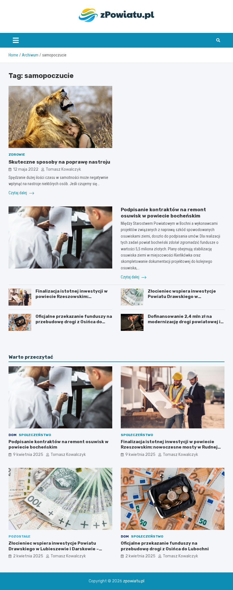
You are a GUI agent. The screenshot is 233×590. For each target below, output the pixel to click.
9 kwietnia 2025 (28, 454)
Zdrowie (17, 155)
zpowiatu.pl (133, 581)
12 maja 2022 (25, 169)
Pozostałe (19, 536)
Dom (12, 435)
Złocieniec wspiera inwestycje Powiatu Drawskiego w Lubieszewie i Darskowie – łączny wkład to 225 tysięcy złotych (185, 299)
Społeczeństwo (35, 435)
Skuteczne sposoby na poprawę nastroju (59, 162)
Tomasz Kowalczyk (63, 169)
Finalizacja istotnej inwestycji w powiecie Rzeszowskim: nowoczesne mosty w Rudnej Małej (72, 299)
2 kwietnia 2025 (28, 556)
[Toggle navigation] (16, 40)
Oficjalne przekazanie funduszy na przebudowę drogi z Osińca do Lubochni (74, 322)
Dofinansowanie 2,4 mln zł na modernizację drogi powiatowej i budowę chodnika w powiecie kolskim (184, 325)
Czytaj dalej (18, 193)
